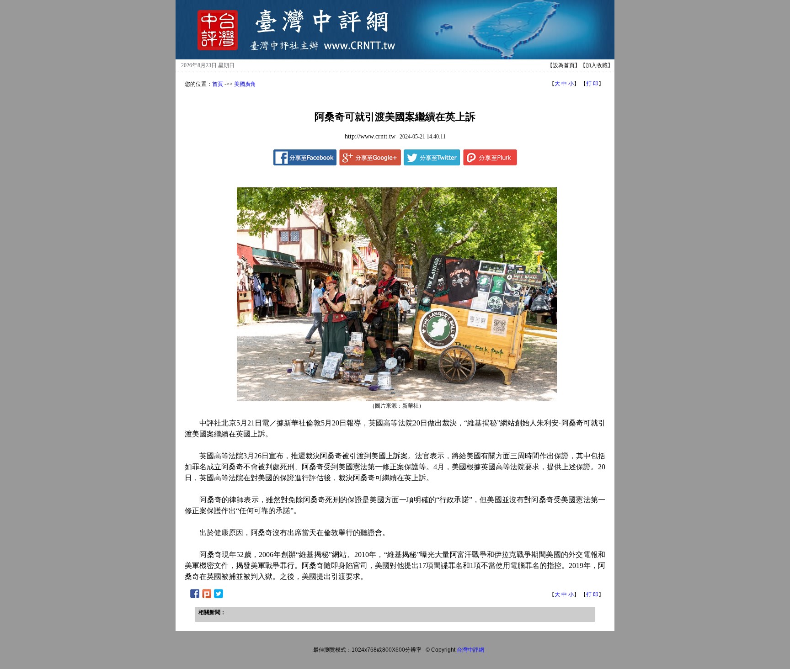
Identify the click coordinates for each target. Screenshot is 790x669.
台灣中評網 (470, 650)
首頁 (217, 84)
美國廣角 (245, 84)
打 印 (592, 83)
